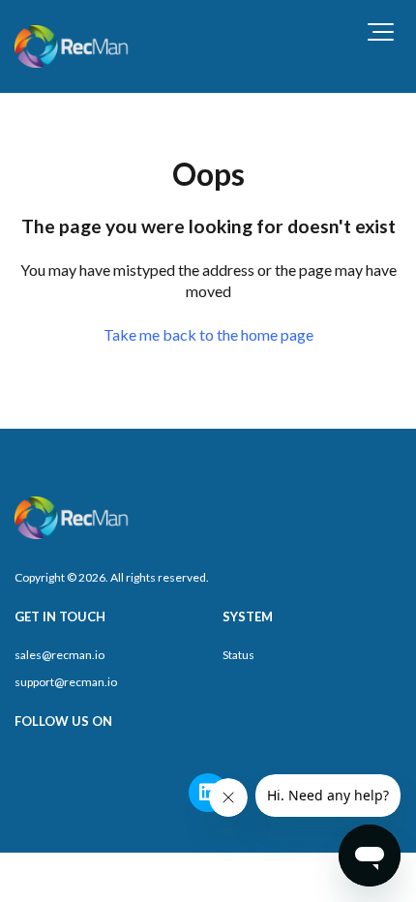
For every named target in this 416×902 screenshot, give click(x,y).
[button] (380, 31)
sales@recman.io (59, 654)
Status (238, 654)
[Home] (73, 46)
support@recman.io (66, 682)
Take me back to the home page (208, 334)
